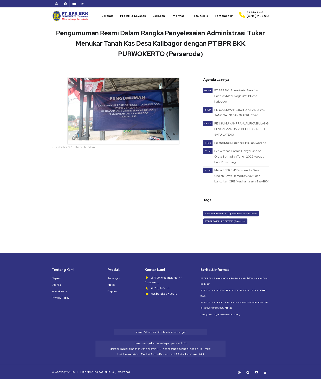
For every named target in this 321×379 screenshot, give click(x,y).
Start (174, 134)
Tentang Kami (224, 15)
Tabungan (114, 278)
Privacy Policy (60, 298)
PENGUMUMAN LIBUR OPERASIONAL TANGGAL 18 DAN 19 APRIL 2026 (239, 112)
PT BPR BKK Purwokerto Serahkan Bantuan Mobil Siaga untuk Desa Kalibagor (236, 95)
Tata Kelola (200, 15)
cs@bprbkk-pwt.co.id (164, 294)
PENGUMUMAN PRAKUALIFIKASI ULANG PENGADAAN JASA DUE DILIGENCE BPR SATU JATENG (241, 129)
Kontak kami (59, 291)
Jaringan (159, 15)
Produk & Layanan (133, 15)
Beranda (107, 15)
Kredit (111, 285)
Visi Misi (56, 285)
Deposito (113, 291)
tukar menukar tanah (215, 213)
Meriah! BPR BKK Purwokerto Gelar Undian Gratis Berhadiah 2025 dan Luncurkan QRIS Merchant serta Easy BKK (241, 175)
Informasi (178, 15)
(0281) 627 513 (160, 288)
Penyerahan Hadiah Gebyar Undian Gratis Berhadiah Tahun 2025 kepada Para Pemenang (239, 156)
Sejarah (56, 278)
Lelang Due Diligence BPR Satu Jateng (240, 143)
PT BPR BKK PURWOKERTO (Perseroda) (225, 221)
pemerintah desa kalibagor (243, 213)
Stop (177, 134)
